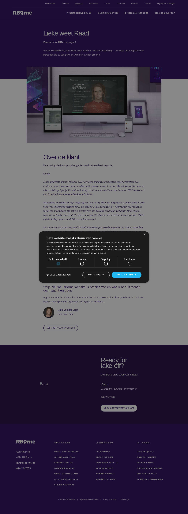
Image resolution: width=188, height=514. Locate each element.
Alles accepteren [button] (126, 274)
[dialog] (94, 257)
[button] (59, 274)
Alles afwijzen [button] (96, 274)
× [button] (145, 235)
